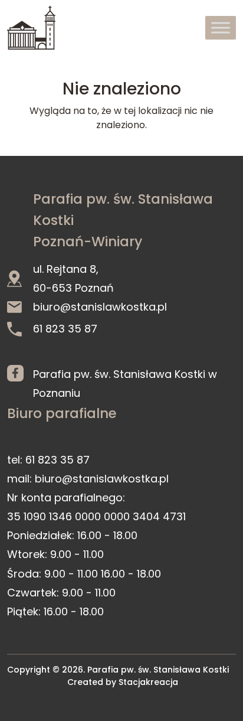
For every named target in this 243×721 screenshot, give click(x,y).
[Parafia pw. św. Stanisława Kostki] (31, 28)
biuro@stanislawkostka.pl (100, 306)
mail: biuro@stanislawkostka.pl (88, 478)
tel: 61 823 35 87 (48, 459)
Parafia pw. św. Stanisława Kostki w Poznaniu (125, 383)
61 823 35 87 (65, 328)
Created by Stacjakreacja (122, 682)
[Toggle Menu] (220, 27)
